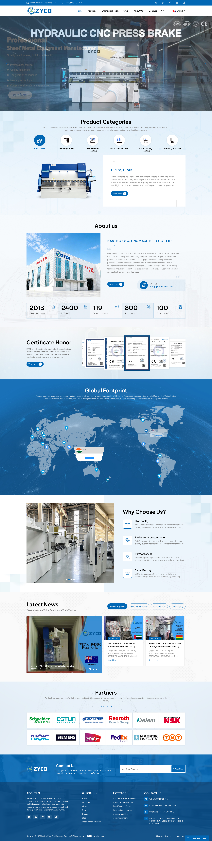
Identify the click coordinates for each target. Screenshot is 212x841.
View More (119, 193)
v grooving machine (121, 818)
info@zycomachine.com (161, 286)
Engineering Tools (110, 10)
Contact (153, 10)
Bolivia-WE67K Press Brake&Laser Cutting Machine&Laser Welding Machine (165, 645)
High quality (142, 520)
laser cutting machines (122, 810)
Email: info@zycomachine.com (43, 3)
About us (138, 10)
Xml (171, 836)
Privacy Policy (179, 836)
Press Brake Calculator (91, 822)
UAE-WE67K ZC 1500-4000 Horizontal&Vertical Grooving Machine (121, 645)
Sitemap (159, 836)
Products (91, 10)
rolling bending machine (123, 802)
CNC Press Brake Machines (124, 798)
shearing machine (120, 814)
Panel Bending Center (122, 806)
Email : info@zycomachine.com (162, 805)
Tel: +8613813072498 (73, 3)
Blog (84, 818)
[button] (6, 63)
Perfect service (143, 553)
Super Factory (143, 570)
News (125, 10)
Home (79, 10)
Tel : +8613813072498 (158, 799)
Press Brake (123, 170)
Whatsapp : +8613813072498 (161, 812)
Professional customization (150, 537)
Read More (164, 452)
